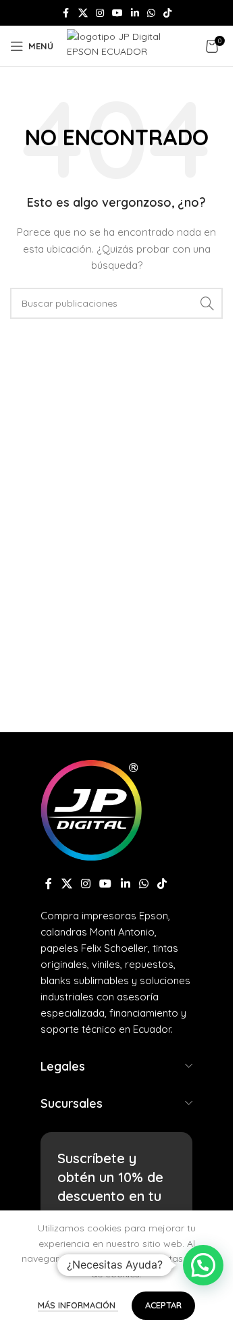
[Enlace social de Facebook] (66, 13)
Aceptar (163, 1305)
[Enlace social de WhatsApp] (151, 13)
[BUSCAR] (207, 303)
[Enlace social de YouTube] (117, 13)
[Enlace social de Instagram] (100, 13)
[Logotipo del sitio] (127, 45)
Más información (78, 1305)
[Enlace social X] (83, 13)
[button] (203, 1265)
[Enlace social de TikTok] (167, 13)
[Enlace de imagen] (91, 808)
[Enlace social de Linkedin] (135, 13)
